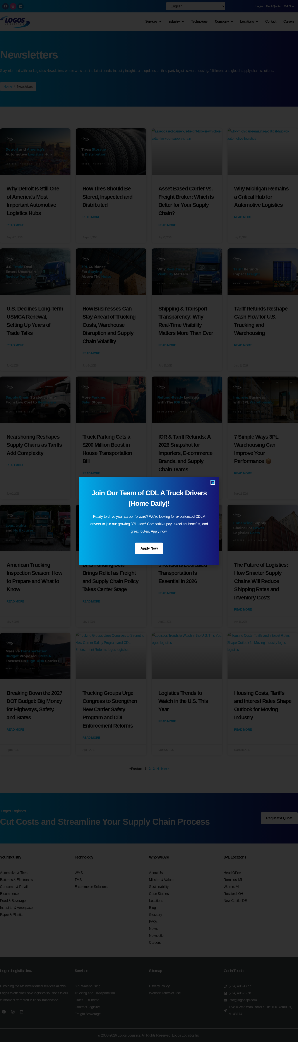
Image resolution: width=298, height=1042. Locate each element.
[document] (149, 521)
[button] (213, 482)
